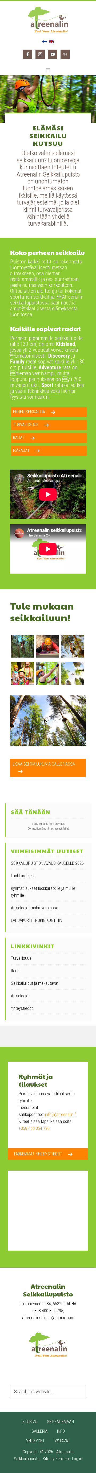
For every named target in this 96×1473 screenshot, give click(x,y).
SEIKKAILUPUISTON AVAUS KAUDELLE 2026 (47, 863)
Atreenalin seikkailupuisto (48, 19)
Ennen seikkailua (29, 411)
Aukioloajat (20, 995)
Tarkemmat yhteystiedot (37, 1153)
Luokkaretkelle (23, 875)
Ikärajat (21, 450)
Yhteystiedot (22, 1008)
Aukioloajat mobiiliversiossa (34, 907)
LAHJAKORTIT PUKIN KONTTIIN (36, 920)
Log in (77, 1458)
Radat (19, 437)
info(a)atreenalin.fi (61, 1114)
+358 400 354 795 (34, 1128)
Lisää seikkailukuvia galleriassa (44, 764)
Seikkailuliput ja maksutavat (34, 983)
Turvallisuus (26, 424)
